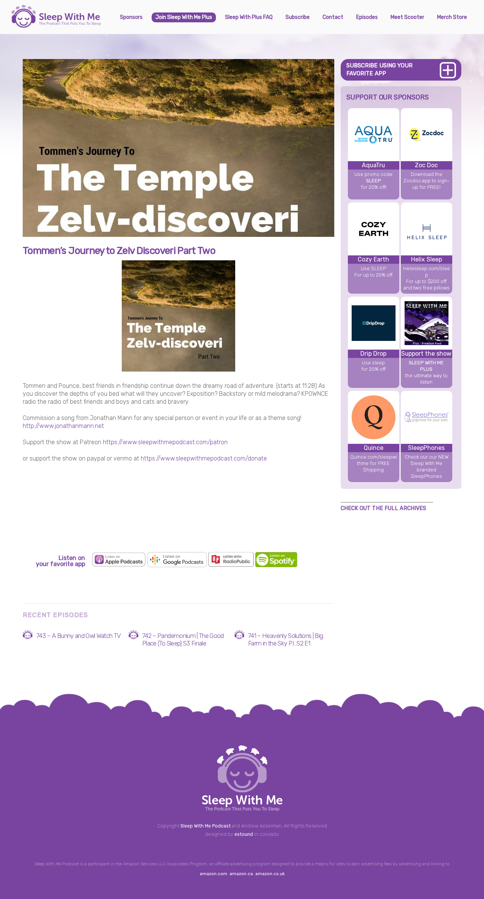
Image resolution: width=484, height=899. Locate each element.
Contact (333, 17)
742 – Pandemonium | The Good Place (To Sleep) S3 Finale (183, 639)
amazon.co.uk (270, 873)
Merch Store (452, 17)
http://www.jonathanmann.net (63, 425)
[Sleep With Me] (56, 24)
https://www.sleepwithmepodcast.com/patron (165, 442)
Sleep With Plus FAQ (249, 17)
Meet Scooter (407, 17)
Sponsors (131, 17)
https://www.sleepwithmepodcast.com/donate (204, 458)
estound (243, 834)
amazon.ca (241, 873)
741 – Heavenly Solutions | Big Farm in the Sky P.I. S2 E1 (285, 639)
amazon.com (213, 873)
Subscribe (297, 17)
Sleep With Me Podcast (205, 826)
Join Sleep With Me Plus (183, 17)
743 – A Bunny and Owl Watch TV (78, 635)
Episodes (367, 17)
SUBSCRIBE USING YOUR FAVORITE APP (379, 69)
